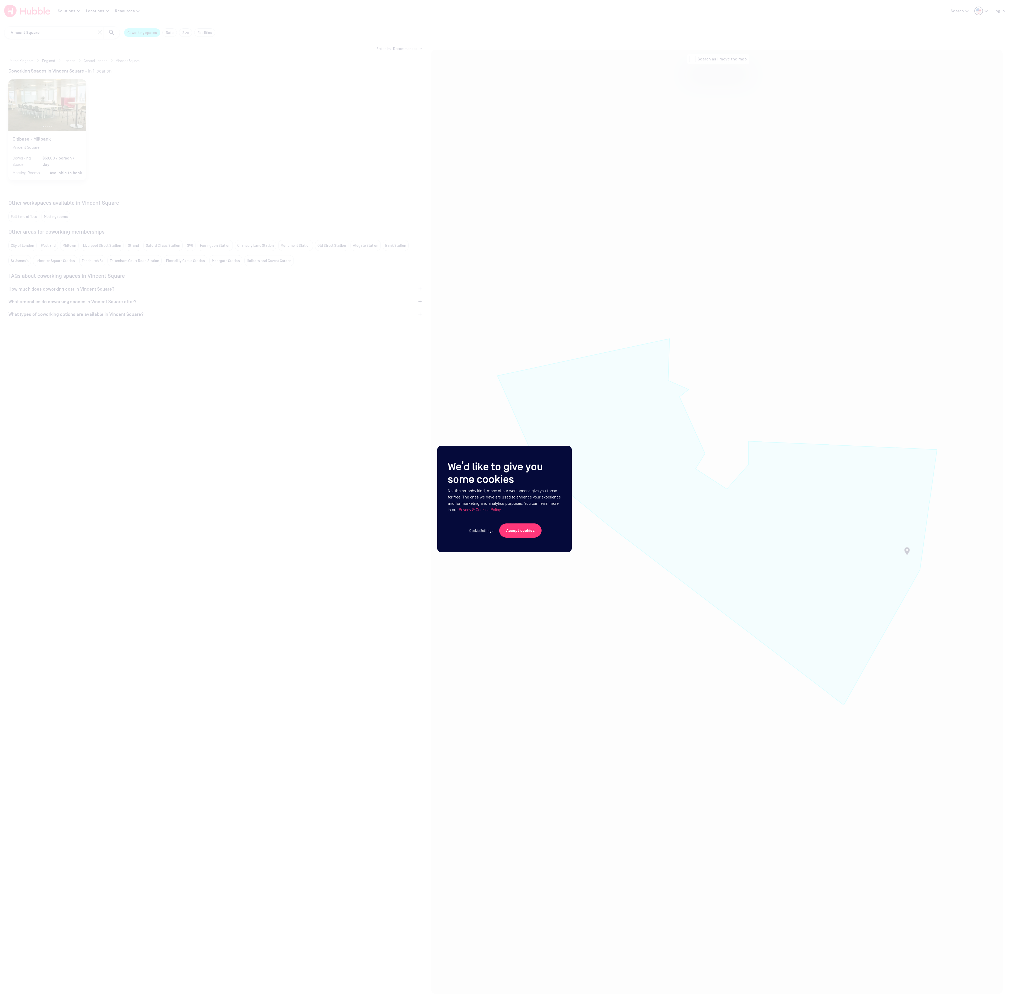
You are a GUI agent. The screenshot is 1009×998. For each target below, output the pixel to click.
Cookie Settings (481, 530)
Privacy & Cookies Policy (480, 509)
